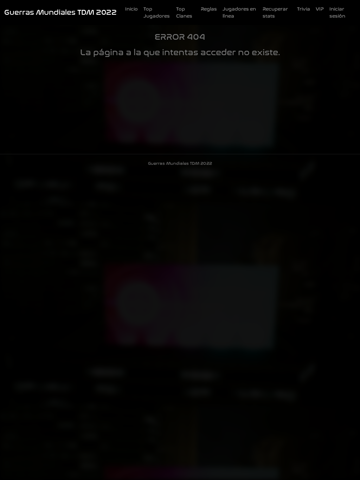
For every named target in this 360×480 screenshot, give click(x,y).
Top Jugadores (156, 12)
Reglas (209, 9)
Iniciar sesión (337, 12)
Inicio (131, 9)
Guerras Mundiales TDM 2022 (60, 12)
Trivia (303, 9)
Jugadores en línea (239, 12)
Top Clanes (184, 12)
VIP (320, 9)
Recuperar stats (275, 12)
